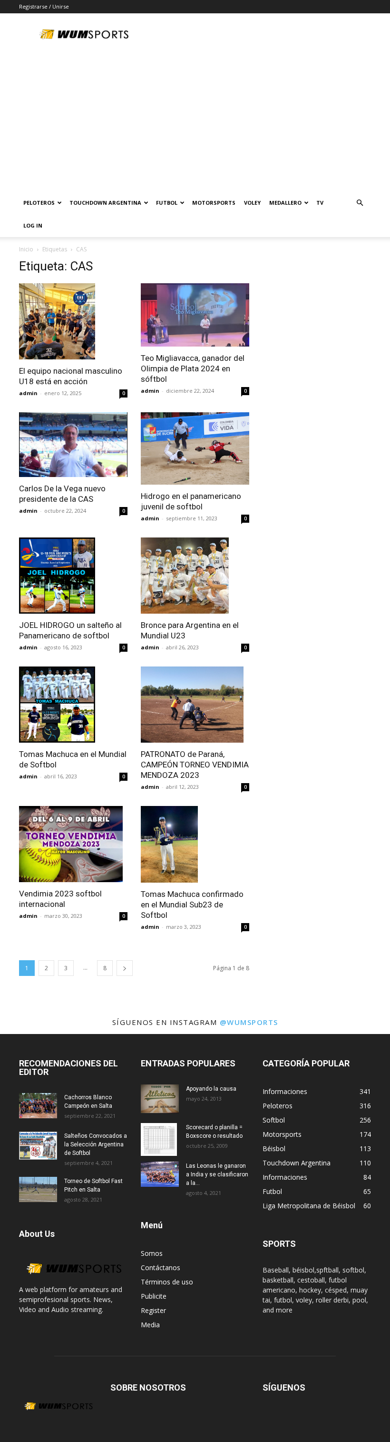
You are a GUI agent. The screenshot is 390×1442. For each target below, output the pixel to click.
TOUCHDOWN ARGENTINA (105, 202)
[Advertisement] (195, 120)
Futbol (166, 202)
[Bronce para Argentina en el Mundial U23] (195, 575)
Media (150, 1324)
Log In (32, 225)
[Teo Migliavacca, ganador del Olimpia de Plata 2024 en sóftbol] (195, 315)
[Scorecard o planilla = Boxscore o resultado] (160, 1139)
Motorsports (213, 202)
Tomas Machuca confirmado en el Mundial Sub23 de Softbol (192, 904)
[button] (359, 203)
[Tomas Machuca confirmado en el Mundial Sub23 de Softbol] (195, 844)
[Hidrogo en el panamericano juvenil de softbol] (195, 448)
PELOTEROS (39, 202)
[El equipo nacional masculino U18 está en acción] (73, 321)
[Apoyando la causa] (160, 1098)
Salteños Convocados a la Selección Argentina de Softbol (95, 1144)
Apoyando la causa (211, 1088)
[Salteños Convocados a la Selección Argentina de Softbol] (38, 1146)
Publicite (153, 1296)
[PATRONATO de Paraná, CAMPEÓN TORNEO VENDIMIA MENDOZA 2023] (195, 704)
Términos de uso (167, 1281)
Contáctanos (160, 1267)
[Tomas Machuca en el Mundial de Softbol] (73, 704)
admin (28, 393)
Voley (252, 202)
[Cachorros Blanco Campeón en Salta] (38, 1105)
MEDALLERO (285, 202)
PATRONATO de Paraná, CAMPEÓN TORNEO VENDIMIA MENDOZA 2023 (195, 764)
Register (153, 1310)
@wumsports (249, 1022)
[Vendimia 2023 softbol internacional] (73, 844)
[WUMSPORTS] (73, 1279)
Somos (152, 1253)
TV (319, 202)
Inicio (26, 249)
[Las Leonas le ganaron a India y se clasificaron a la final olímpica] (160, 1174)
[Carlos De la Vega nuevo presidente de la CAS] (73, 444)
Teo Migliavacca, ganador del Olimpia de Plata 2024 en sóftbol (192, 368)
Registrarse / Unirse (44, 6)
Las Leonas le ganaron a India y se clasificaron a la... (217, 1174)
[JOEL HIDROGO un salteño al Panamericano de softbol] (73, 575)
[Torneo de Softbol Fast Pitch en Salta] (38, 1189)
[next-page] (125, 968)
